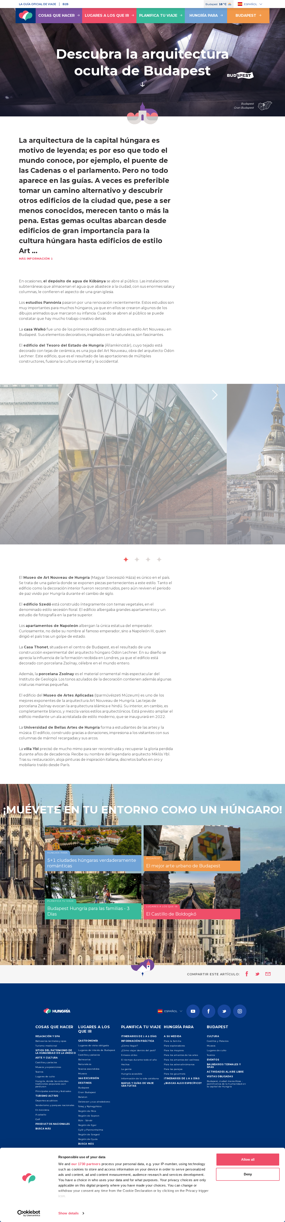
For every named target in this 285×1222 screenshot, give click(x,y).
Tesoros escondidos (88, 1068)
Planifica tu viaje (158, 15)
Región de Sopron (88, 1115)
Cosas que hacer (56, 15)
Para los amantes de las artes (181, 1055)
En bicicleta (42, 1109)
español (250, 4)
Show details (68, 1213)
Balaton (82, 1097)
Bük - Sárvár (85, 1120)
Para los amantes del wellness (181, 1059)
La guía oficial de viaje (37, 4)
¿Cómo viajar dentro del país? (138, 1050)
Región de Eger (87, 1125)
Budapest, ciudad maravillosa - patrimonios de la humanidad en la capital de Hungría (226, 1084)
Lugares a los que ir (107, 15)
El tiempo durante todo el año (139, 1059)
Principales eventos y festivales (53, 1091)
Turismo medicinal (46, 1045)
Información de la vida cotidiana (140, 1078)
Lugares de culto (45, 1076)
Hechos (125, 1064)
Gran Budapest (87, 1092)
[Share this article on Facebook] (245, 974)
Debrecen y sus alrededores (94, 1101)
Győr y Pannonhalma (90, 1129)
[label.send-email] (265, 974)
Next (215, 395)
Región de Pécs (87, 1111)
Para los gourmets (174, 1073)
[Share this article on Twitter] (254, 974)
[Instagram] (239, 1011)
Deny (248, 1174)
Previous (70, 395)
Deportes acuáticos (46, 1100)
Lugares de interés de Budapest (96, 1050)
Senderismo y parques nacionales (54, 1105)
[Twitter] (224, 1011)
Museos (82, 1073)
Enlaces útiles (129, 1055)
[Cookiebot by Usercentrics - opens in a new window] (28, 1213)
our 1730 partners (86, 1164)
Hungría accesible (131, 1073)
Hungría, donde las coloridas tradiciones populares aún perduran (51, 1084)
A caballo (40, 1114)
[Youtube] (193, 1011)
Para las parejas (173, 1069)
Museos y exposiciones (48, 1067)
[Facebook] (208, 1011)
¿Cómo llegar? (129, 1045)
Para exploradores (174, 1045)
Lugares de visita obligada (93, 1045)
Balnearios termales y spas (50, 1041)
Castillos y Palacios (217, 1041)
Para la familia (172, 1041)
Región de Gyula (88, 1139)
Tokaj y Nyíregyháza (90, 1106)
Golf (37, 1119)
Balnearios (84, 1059)
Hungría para (203, 15)
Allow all (247, 1159)
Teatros (39, 1071)
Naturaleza (84, 1064)
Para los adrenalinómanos (179, 1064)
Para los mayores (174, 1050)
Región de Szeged (89, 1134)
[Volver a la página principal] (26, 15)
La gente (126, 1069)
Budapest (246, 15)
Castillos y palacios (46, 1062)
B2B (65, 4)
